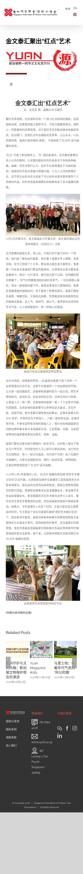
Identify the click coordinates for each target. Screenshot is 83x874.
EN (75, 8)
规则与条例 (12, 716)
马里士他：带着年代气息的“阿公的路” (40, 667)
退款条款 (11, 732)
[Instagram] (74, 723)
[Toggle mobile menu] (75, 14)
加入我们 (11, 740)
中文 (67, 8)
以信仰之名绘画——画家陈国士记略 (64, 667)
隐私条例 (11, 724)
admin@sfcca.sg (41, 737)
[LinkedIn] (59, 731)
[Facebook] (67, 723)
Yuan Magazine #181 (14, 667)
